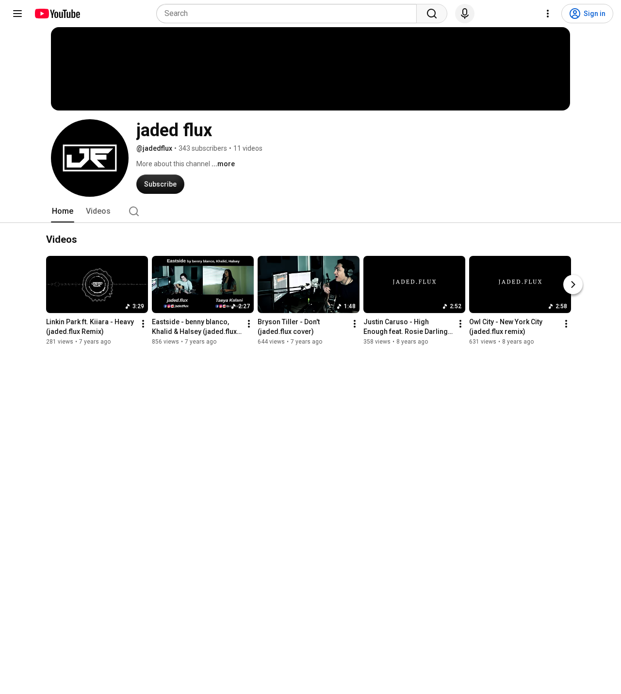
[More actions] (143, 324)
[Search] (431, 13)
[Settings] (548, 13)
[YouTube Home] (57, 13)
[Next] (573, 285)
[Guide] (17, 13)
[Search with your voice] (464, 13)
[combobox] (289, 13)
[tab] (62, 211)
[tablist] (310, 211)
